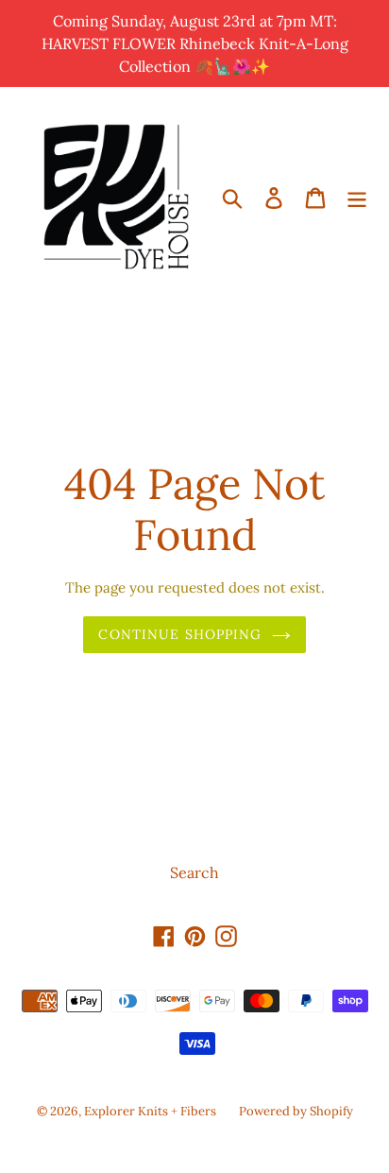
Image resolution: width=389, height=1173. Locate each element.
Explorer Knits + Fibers (150, 1111)
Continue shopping (180, 634)
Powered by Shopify (296, 1111)
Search (194, 872)
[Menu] (357, 196)
